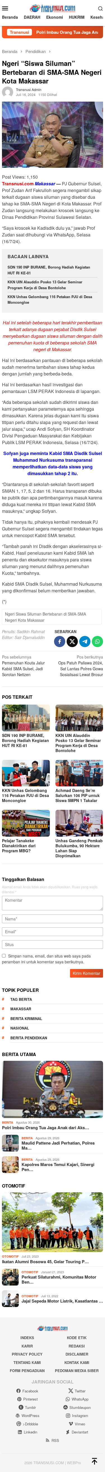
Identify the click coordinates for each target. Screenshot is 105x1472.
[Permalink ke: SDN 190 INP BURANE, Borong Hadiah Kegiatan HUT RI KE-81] (26, 718)
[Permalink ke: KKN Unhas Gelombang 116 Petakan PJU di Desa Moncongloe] (26, 773)
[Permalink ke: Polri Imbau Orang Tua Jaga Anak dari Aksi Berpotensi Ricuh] (52, 1089)
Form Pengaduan (27, 1370)
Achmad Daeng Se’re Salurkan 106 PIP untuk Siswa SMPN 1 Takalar (77, 795)
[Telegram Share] (84, 641)
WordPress (30, 1415)
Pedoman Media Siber (77, 1370)
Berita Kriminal (26, 1018)
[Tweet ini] (72, 641)
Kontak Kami (76, 1362)
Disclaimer (77, 1354)
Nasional (19, 1028)
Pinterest (30, 1399)
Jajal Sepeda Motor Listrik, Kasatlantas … (62, 1300)
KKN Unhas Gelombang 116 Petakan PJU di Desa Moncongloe (25, 795)
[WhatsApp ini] (97, 641)
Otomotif (10, 1256)
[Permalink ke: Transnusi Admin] (7, 91)
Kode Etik (77, 1337)
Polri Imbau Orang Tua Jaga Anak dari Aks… (45, 1127)
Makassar (20, 1008)
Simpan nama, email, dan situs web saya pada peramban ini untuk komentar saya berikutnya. (46, 958)
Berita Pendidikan (28, 1037)
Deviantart (80, 1432)
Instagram (80, 1415)
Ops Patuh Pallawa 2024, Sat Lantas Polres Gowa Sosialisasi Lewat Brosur (80, 665)
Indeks (27, 1337)
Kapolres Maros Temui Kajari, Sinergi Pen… (58, 1167)
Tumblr (30, 1407)
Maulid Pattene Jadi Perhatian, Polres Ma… (58, 1145)
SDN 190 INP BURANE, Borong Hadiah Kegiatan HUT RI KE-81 (25, 740)
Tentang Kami (27, 1362)
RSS (55, 1440)
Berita (7, 1122)
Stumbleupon (80, 1407)
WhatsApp (80, 1399)
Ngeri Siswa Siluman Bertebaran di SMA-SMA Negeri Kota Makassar (45, 617)
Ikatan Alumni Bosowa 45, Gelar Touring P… (45, 1261)
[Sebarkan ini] (59, 641)
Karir (27, 1346)
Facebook (30, 1391)
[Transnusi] (52, 7)
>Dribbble (30, 1423)
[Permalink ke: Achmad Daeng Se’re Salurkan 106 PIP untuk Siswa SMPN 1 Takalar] (79, 773)
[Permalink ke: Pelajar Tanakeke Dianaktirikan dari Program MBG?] (26, 823)
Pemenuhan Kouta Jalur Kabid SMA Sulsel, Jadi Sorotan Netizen (23, 665)
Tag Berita (21, 999)
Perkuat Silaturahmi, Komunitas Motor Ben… (59, 1279)
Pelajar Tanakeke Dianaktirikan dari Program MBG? (19, 845)
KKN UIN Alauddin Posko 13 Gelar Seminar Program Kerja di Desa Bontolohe (45, 284)
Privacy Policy (27, 1354)
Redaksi (77, 1346)
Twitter (80, 1391)
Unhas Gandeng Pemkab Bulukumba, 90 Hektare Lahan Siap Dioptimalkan (79, 848)
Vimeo (80, 1423)
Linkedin (30, 1432)
